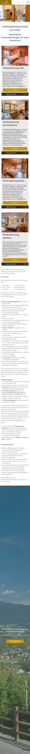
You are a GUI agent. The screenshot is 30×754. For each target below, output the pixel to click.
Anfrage (15, 90)
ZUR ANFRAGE (15, 641)
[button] (27, 2)
